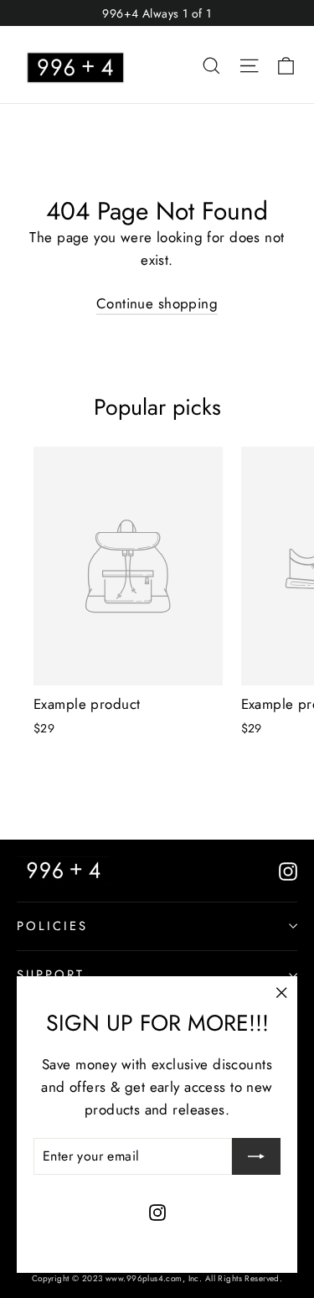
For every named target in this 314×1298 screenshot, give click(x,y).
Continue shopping (157, 303)
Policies (52, 926)
